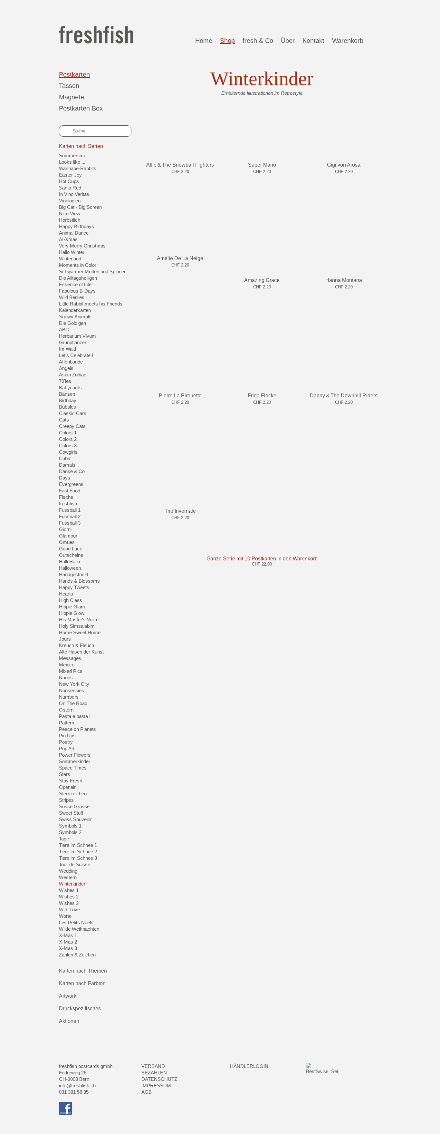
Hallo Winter (71, 252)
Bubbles (67, 407)
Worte (65, 916)
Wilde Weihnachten (79, 929)
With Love (69, 909)
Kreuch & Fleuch (76, 645)
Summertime (72, 155)
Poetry (66, 742)
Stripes (66, 800)
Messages (70, 658)
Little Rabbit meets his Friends (90, 303)
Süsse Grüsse (74, 806)
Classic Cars (72, 413)
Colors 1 (68, 432)
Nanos (66, 677)
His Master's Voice (79, 619)
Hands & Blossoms (79, 581)
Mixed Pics (70, 671)
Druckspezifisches (80, 1008)
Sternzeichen (73, 793)
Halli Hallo (69, 561)
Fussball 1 (70, 510)
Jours (65, 639)
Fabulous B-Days (77, 291)
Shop (227, 40)
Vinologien (70, 200)
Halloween (70, 568)
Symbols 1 (70, 826)
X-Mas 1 (68, 935)
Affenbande (71, 361)
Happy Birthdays (76, 226)
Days (64, 477)
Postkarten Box (81, 108)
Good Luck (70, 548)
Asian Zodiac (72, 374)
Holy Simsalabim (77, 626)
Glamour (68, 535)
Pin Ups (67, 735)
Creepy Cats (72, 426)
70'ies (65, 381)
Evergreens (71, 484)
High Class (70, 600)
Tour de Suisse (74, 864)
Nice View (69, 213)
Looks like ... (72, 162)
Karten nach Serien (81, 146)
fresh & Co (258, 40)
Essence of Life (75, 284)
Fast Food (69, 490)
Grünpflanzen (73, 342)
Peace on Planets (77, 729)
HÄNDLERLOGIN (249, 1066)
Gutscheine (71, 555)
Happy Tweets (74, 587)
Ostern (66, 709)
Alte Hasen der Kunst (81, 651)
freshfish (68, 503)
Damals (67, 465)
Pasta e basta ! (75, 716)
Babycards (70, 387)
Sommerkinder (74, 761)
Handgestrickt (73, 574)
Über (288, 40)
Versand (153, 1066)
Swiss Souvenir (75, 819)
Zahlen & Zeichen (77, 954)
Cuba (64, 458)
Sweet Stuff (71, 813)
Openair (67, 787)
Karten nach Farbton (82, 983)
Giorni (65, 529)
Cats (64, 419)
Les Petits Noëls (76, 922)
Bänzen (67, 394)
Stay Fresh (70, 780)
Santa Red (70, 187)
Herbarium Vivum (77, 336)
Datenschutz (159, 1079)
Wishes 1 (69, 890)
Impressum (156, 1085)
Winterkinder (72, 884)
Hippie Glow (71, 613)
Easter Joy (70, 175)
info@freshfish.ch (77, 1085)
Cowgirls (68, 452)
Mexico (66, 664)
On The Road (73, 703)
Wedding (68, 871)
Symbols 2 (70, 832)
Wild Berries (71, 297)
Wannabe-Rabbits (77, 168)
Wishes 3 (69, 903)
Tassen (69, 85)
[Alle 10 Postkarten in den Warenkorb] (262, 571)
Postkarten (74, 74)
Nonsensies (71, 690)
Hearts (66, 593)
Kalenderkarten (75, 310)
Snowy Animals (75, 316)
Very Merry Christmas (82, 245)
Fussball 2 (70, 516)
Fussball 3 (70, 523)
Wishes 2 (69, 896)
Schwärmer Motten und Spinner (92, 271)
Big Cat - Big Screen (80, 207)
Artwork (67, 996)
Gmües (67, 542)
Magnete (71, 97)
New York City (74, 684)
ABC (64, 329)
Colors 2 (68, 439)
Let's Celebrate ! (76, 355)
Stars (64, 774)
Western (68, 877)
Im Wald (67, 349)
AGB (146, 1092)
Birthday (67, 400)
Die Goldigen (72, 323)
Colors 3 (68, 445)
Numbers (69, 697)
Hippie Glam (72, 606)
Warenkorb (349, 40)
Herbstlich (69, 220)
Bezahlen (154, 1072)
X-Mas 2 (68, 942)
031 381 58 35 (74, 1092)
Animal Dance (74, 233)
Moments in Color (77, 265)
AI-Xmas (68, 239)
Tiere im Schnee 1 (78, 845)
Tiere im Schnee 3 (78, 858)
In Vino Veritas (74, 194)
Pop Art (66, 748)
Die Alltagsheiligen (78, 278)
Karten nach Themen (83, 971)
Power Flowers (75, 755)
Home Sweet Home (79, 632)
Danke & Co (72, 471)
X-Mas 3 (68, 948)
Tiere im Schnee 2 (78, 851)
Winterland (70, 258)
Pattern (66, 722)
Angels (66, 368)
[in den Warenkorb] (180, 178)
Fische (66, 497)
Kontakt (313, 40)
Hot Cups (69, 181)
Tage (64, 838)
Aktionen (69, 1021)
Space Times (73, 768)
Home (203, 40)
